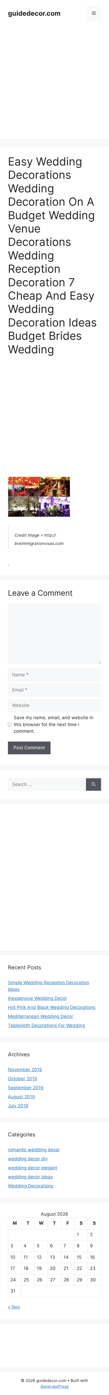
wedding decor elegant (32, 1167)
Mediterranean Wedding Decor (40, 1016)
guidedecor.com (34, 13)
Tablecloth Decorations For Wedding (46, 1025)
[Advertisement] (54, 84)
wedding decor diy (28, 1158)
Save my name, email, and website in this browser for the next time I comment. (53, 724)
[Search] (93, 784)
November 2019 (25, 1069)
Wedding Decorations (30, 1186)
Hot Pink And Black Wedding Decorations (52, 1007)
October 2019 (22, 1078)
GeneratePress (54, 1386)
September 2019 (25, 1087)
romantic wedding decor (34, 1149)
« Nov (14, 1307)
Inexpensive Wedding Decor (37, 998)
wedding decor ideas (30, 1176)
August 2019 (21, 1096)
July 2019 (18, 1105)
